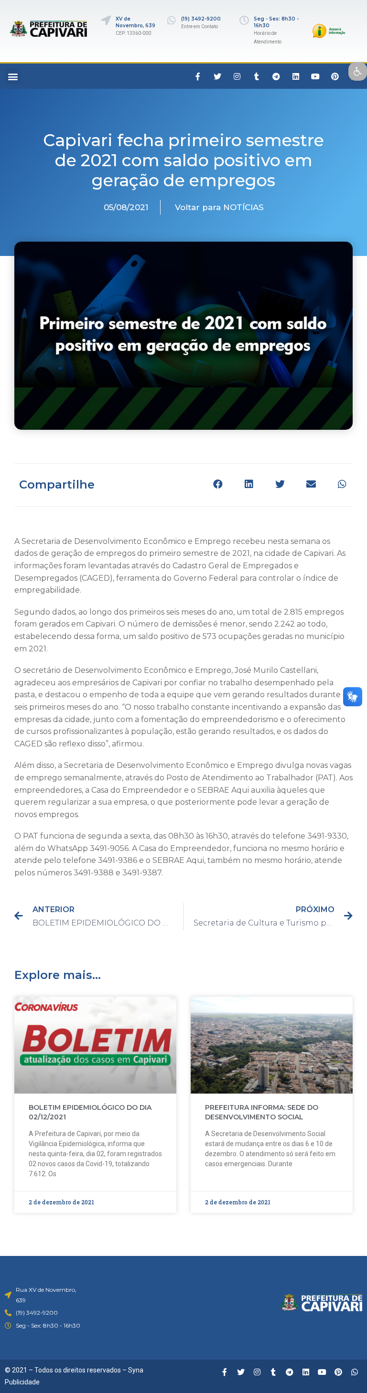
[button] (13, 76)
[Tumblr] (256, 76)
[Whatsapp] (354, 1372)
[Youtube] (315, 76)
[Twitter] (217, 76)
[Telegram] (276, 76)
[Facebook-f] (197, 76)
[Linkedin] (295, 76)
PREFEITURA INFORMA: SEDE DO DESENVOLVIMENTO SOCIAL (261, 1112)
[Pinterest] (335, 76)
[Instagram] (237, 76)
